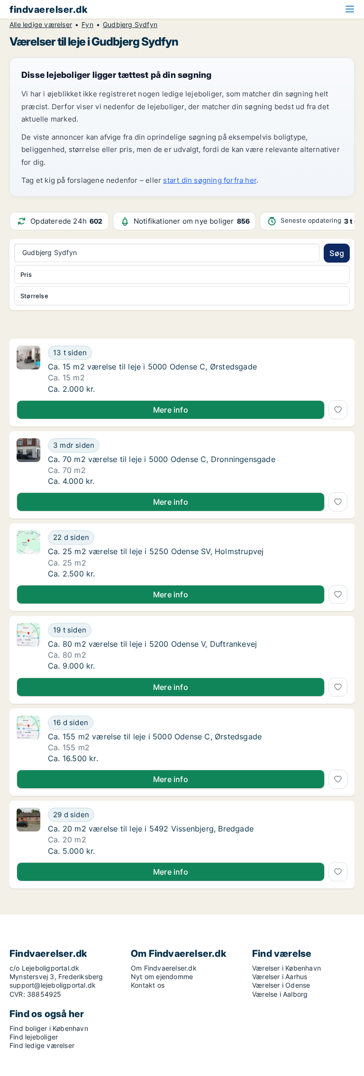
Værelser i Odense (281, 985)
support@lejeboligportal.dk (52, 985)
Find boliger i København (48, 1028)
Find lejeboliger (33, 1037)
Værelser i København (286, 968)
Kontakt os (147, 985)
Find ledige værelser (41, 1045)
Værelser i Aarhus (279, 976)
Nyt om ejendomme (162, 976)
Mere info (170, 410)
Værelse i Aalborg (280, 994)
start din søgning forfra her (209, 180)
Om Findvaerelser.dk (164, 968)
